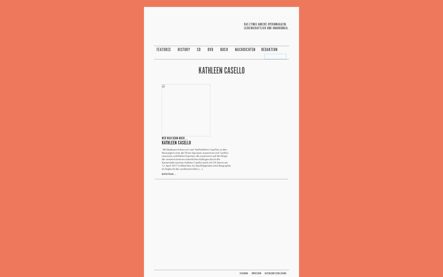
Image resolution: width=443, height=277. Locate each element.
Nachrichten (245, 50)
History (184, 50)
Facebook (244, 273)
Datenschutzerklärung (275, 273)
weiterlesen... (169, 174)
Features (164, 50)
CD (199, 50)
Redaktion (270, 50)
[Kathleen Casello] (186, 135)
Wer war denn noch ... (175, 138)
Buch (224, 50)
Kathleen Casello (176, 143)
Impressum (256, 273)
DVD (211, 50)
